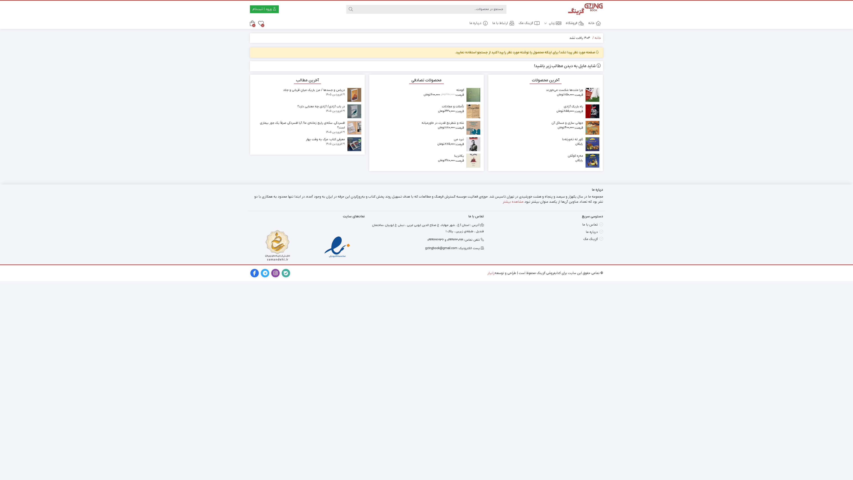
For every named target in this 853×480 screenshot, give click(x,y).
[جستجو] (350, 9)
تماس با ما (590, 224)
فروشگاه (571, 23)
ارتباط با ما (500, 23)
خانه (591, 23)
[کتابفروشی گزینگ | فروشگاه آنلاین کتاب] (585, 9)
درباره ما (475, 23)
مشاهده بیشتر (513, 202)
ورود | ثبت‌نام (263, 9)
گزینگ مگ (526, 23)
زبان (551, 23)
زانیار (490, 273)
